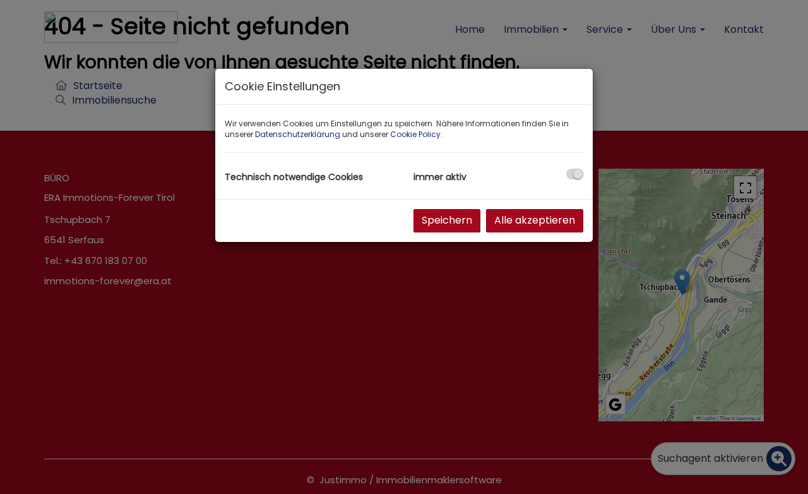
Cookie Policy (415, 134)
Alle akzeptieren (534, 220)
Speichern (447, 220)
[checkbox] (574, 174)
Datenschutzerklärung (297, 134)
